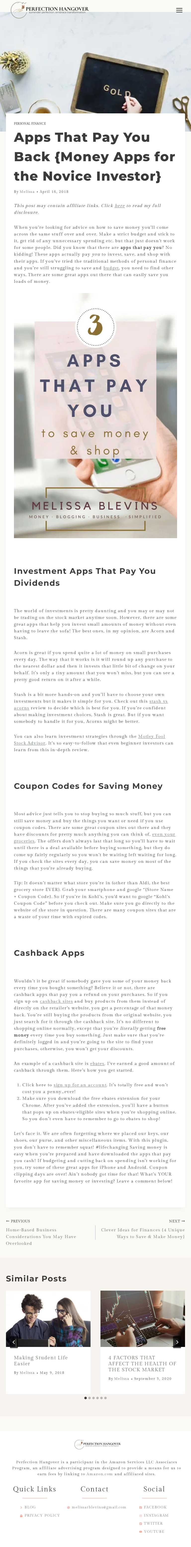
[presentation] (48, 1319)
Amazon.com (100, 1474)
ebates (97, 1063)
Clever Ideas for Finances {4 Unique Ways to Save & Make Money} (143, 1229)
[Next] (177, 1342)
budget (111, 268)
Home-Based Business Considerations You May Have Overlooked (41, 1232)
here (120, 205)
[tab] (85, 1398)
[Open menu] (179, 10)
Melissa (27, 192)
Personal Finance (30, 123)
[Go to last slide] (14, 1342)
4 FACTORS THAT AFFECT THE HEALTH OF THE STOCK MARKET (142, 1364)
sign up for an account (80, 1085)
